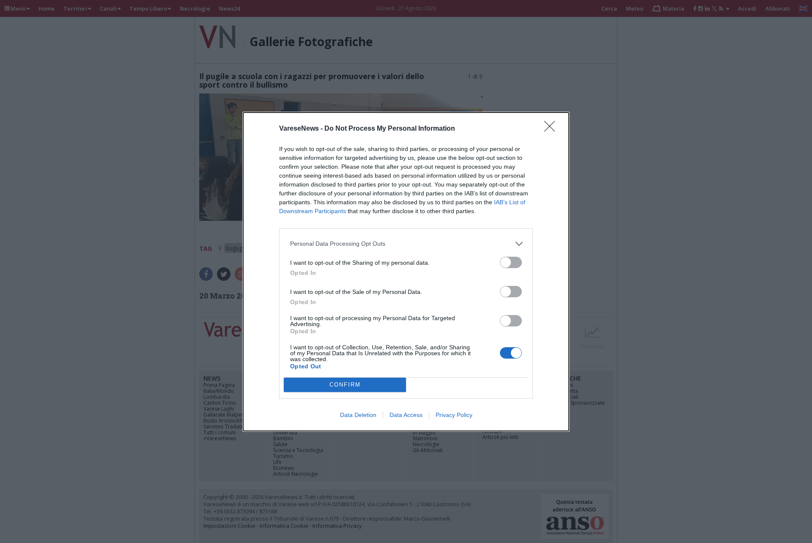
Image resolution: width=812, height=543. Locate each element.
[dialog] (406, 271)
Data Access (406, 414)
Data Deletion (358, 414)
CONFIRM (345, 384)
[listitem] (406, 243)
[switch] (511, 262)
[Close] (552, 129)
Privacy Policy (454, 414)
